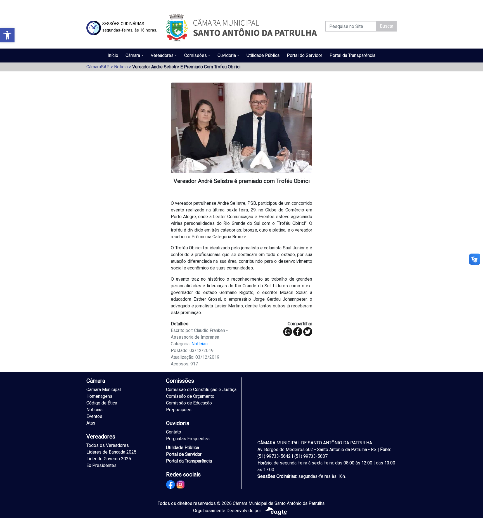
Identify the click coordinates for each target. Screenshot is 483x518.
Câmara (133, 55)
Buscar (386, 26)
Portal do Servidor (304, 55)
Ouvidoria (226, 55)
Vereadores (162, 55)
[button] (7, 35)
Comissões (195, 55)
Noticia (121, 66)
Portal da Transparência (352, 55)
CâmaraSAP (98, 66)
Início (113, 55)
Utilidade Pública (263, 55)
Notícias (199, 343)
